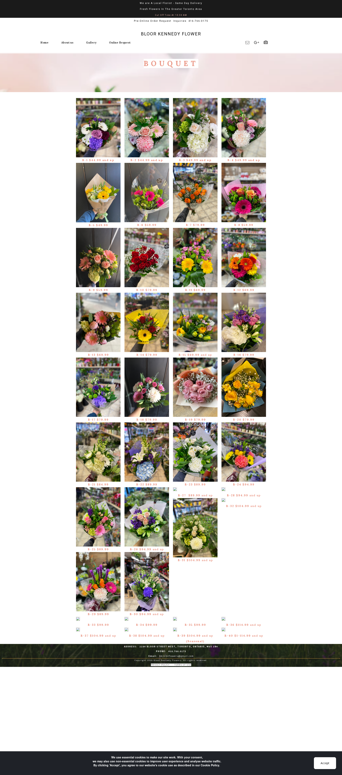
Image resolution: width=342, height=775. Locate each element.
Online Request (120, 42)
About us (67, 42)
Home (44, 42)
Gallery (91, 42)
